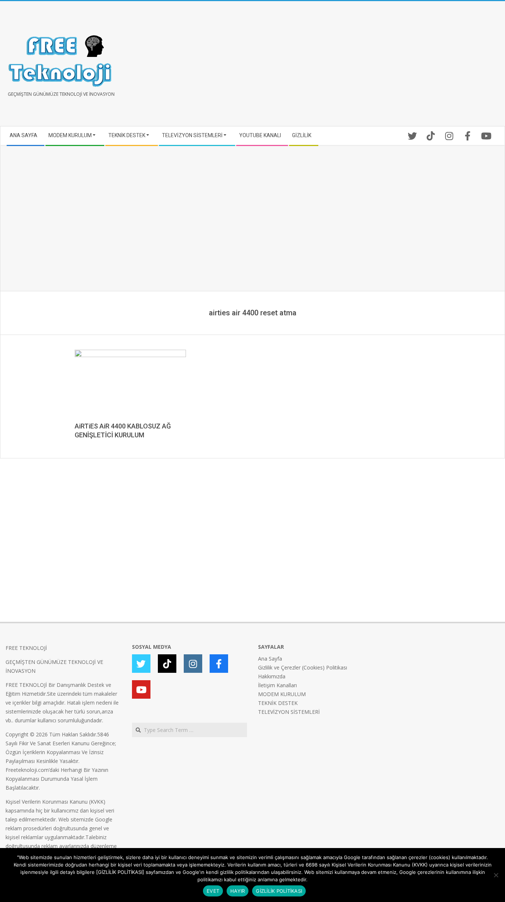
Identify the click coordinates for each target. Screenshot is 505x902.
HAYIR (237, 891)
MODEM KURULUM (282, 694)
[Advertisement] (376, 66)
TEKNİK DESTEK (278, 702)
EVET (213, 891)
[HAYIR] (495, 875)
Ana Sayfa (270, 658)
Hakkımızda (271, 676)
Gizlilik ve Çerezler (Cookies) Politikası (302, 667)
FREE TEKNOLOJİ (26, 647)
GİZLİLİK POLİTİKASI (279, 891)
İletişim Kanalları (277, 685)
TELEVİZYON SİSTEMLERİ (289, 711)
